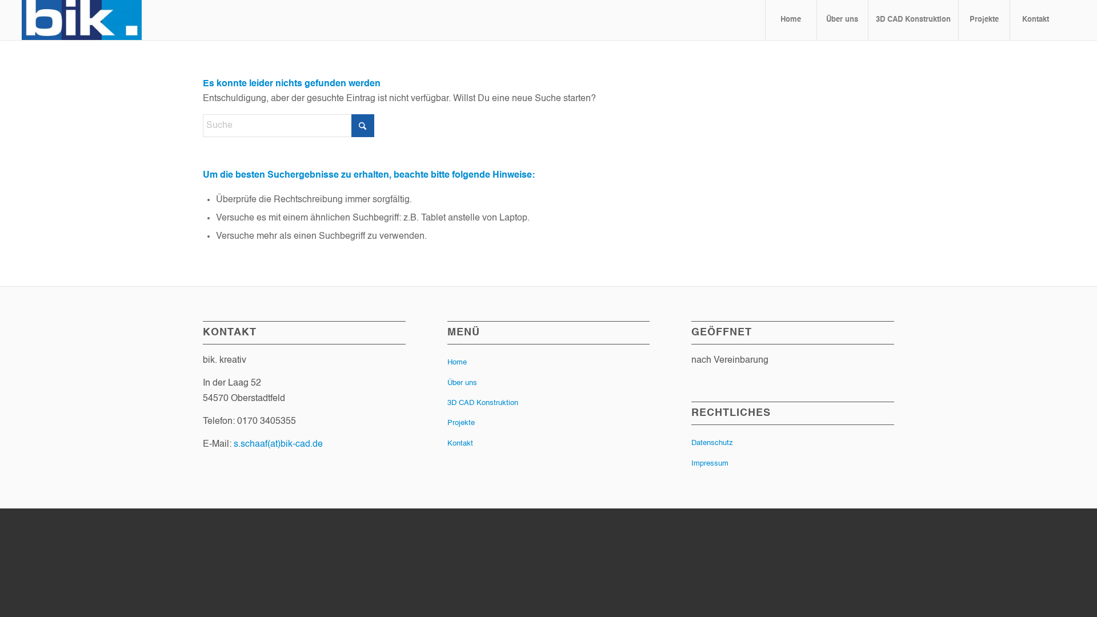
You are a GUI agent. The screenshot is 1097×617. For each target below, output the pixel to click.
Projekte (461, 423)
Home (457, 362)
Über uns (462, 383)
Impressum (709, 463)
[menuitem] (790, 20)
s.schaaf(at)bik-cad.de (278, 444)
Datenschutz (712, 443)
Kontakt (460, 443)
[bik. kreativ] (82, 20)
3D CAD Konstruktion (482, 403)
